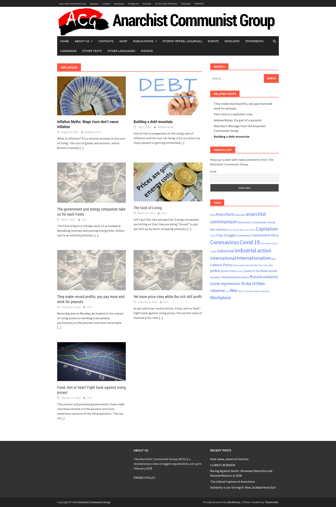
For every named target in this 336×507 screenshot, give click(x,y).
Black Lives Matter (248, 230)
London (106, 3)
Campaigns (68, 51)
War (234, 290)
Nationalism (239, 265)
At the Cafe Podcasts (166, 3)
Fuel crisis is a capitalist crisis (233, 114)
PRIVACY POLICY (144, 478)
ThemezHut (271, 502)
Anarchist (240, 215)
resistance (229, 277)
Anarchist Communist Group (256, 222)
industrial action (253, 250)
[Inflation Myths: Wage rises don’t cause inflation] (91, 95)
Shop (123, 41)
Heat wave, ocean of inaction (229, 459)
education (265, 243)
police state (228, 271)
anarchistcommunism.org (72, 3)
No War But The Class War (259, 265)
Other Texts (92, 51)
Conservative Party (264, 235)
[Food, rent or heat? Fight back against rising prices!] (91, 361)
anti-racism (233, 229)
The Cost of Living (148, 207)
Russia (256, 276)
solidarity (270, 276)
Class (212, 235)
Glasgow (94, 3)
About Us (82, 41)
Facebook (119, 3)
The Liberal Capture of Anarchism (232, 481)
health (213, 251)
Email (213, 171)
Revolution (243, 277)
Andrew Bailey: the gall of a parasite (238, 120)
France (274, 243)
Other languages (121, 51)
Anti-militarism (219, 229)
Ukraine (217, 290)
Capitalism (267, 229)
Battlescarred (93, 132)
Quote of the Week (255, 271)
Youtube (146, 3)
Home (64, 41)
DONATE (199, 3)
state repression (225, 283)
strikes (258, 283)
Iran (273, 258)
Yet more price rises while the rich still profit (168, 296)
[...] (82, 148)
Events (213, 41)
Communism (243, 235)
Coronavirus (224, 242)
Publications (143, 41)
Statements (254, 41)
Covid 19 (250, 242)
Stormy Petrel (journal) (182, 41)
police (215, 270)
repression (215, 277)
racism (272, 271)
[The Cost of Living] (168, 182)
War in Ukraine (245, 291)
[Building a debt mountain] (168, 95)
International (223, 258)
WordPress (233, 502)
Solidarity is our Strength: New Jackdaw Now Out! (243, 487)
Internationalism (254, 258)
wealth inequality (261, 291)
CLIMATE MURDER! (222, 465)
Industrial (225, 250)
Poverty (240, 271)
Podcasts (186, 3)
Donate (147, 51)
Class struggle (226, 235)
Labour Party (221, 264)
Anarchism (224, 214)
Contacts (106, 41)
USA (227, 291)
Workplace (220, 298)
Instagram (133, 3)
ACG (84, 219)
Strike (246, 283)
